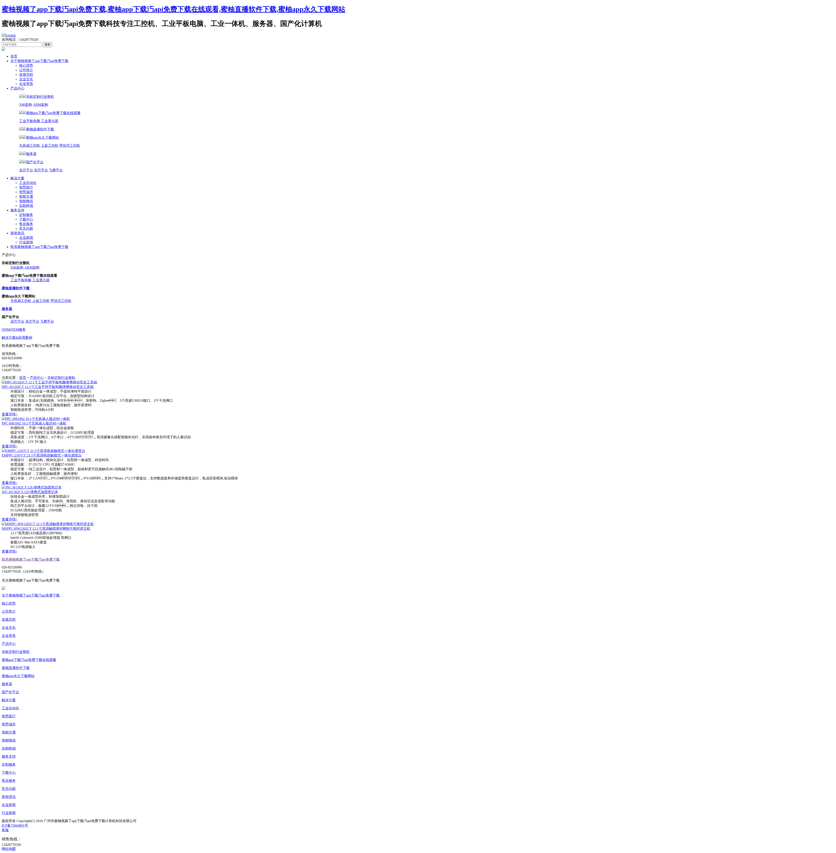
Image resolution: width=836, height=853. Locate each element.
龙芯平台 (26, 170)
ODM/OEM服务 (14, 329)
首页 (13, 56)
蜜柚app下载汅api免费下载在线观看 (29, 660)
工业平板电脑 (29, 121)
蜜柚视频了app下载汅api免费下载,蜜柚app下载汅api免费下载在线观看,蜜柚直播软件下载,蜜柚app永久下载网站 (173, 9)
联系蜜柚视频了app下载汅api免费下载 (39, 247)
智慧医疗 (26, 187)
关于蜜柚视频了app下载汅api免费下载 (39, 61)
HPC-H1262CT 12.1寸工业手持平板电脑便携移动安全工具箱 (48, 387)
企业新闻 (26, 237)
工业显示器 (49, 121)
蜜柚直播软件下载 (16, 668)
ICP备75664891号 (15, 825)
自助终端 (26, 205)
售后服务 (26, 224)
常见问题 (26, 228)
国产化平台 (10, 692)
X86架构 (25, 104)
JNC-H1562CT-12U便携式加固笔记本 (30, 492)
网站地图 (9, 849)
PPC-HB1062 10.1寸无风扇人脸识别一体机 (34, 423)
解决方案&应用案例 (17, 337)
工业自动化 (28, 183)
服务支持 (17, 210)
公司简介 (26, 70)
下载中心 (26, 219)
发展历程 (26, 74)
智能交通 (26, 196)
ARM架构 (40, 104)
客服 (5, 830)
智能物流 (26, 201)
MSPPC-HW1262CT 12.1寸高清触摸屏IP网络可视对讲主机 (46, 528)
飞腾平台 (56, 170)
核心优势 (26, 65)
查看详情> (10, 414)
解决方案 (17, 178)
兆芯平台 (41, 170)
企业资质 (26, 84)
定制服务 (26, 215)
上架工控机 (49, 145)
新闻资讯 (17, 233)
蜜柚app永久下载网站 (18, 676)
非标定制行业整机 (61, 377)
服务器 (7, 684)
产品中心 (17, 88)
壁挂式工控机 (69, 145)
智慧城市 (26, 192)
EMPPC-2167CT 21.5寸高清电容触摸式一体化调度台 (42, 455)
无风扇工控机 (29, 145)
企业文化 (26, 79)
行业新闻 (26, 242)
